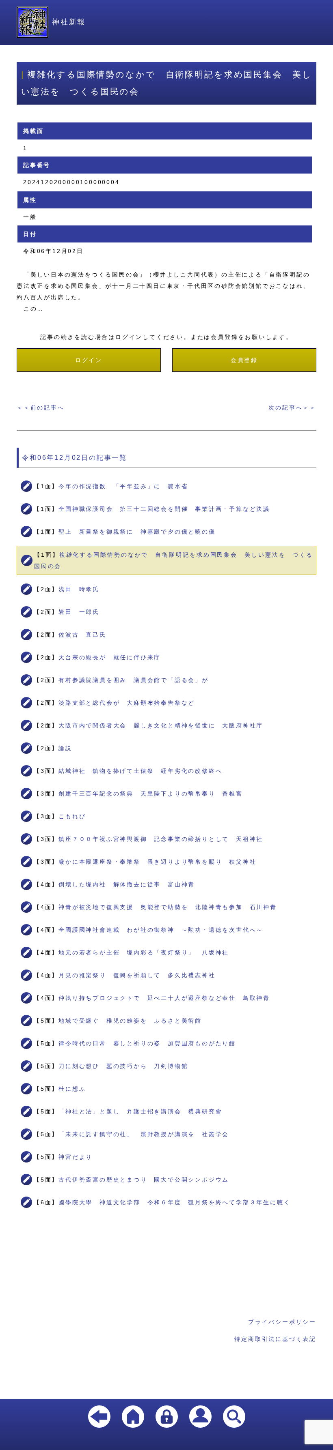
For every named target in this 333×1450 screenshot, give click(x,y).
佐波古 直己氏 (82, 634)
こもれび (72, 816)
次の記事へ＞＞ (292, 407)
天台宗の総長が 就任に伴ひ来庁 (109, 657)
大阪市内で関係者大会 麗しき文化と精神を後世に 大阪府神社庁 (160, 725)
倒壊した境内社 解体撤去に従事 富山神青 (126, 884)
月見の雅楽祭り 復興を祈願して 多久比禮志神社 (136, 975)
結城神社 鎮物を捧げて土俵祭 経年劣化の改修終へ (140, 771)
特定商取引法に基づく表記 (275, 1339)
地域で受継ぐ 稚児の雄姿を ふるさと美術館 (130, 1020)
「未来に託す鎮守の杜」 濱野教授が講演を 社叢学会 (143, 1134)
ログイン (88, 360)
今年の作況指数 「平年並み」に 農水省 (123, 486)
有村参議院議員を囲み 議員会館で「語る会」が (133, 680)
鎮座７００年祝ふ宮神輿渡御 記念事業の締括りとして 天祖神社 (160, 839)
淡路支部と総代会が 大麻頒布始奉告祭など (126, 702)
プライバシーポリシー (282, 1322)
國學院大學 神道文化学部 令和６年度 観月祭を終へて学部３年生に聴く (174, 1202)
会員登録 (244, 360)
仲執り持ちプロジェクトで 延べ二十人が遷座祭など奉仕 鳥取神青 (164, 998)
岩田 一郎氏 (78, 612)
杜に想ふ (72, 1088)
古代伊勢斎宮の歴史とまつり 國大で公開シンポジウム (143, 1179)
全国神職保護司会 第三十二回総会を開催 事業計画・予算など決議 (164, 509)
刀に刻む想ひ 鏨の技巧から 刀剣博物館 (123, 1066)
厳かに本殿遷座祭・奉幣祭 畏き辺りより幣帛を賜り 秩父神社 (157, 861)
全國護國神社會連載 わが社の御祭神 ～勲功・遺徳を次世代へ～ (160, 930)
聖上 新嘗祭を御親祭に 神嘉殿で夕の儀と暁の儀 (136, 531)
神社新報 (69, 22)
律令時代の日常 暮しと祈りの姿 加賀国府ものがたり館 (147, 1043)
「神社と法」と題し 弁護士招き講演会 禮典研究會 (140, 1111)
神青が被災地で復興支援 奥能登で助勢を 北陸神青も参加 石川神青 (167, 907)
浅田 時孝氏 (78, 589)
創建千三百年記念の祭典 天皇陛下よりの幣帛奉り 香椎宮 (150, 793)
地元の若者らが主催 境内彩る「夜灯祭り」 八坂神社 (143, 952)
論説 (65, 748)
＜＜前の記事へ (41, 407)
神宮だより (75, 1157)
